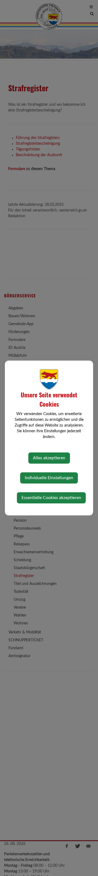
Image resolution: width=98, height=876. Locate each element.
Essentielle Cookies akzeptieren (51, 498)
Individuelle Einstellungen (49, 478)
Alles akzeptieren (49, 458)
